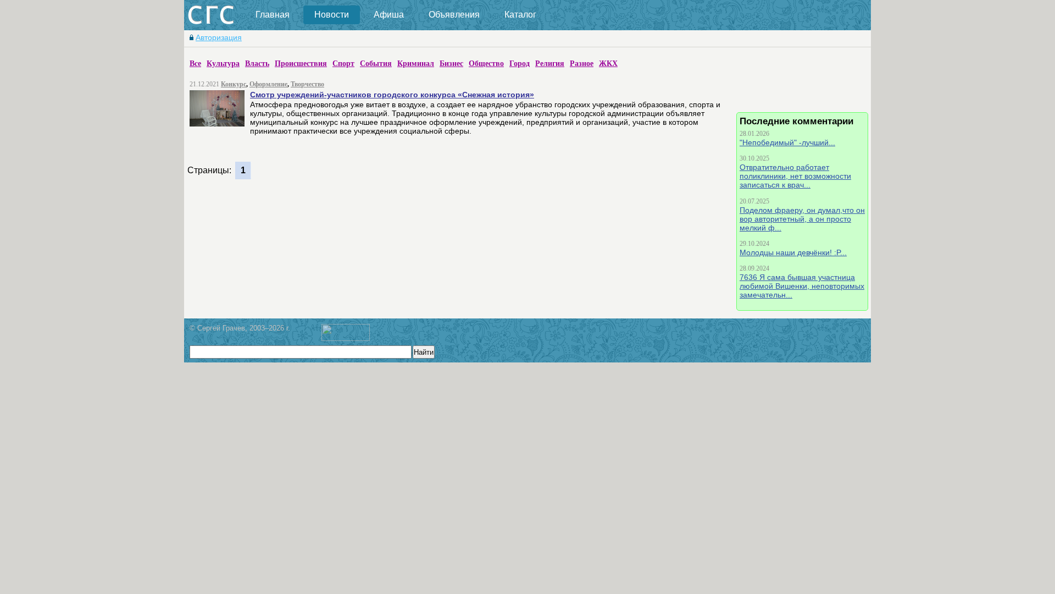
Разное (581, 63)
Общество (486, 63)
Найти (424, 352)
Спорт (343, 63)
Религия (549, 63)
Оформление (268, 84)
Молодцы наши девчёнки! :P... (793, 252)
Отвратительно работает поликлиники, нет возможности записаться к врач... (795, 176)
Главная (273, 14)
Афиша (389, 14)
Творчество (307, 84)
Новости (331, 14)
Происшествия (301, 63)
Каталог (520, 14)
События (376, 63)
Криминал (415, 63)
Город (519, 63)
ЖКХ (608, 63)
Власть (257, 63)
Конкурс (233, 84)
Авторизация (219, 37)
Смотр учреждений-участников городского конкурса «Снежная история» (392, 94)
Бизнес (451, 63)
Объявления (454, 14)
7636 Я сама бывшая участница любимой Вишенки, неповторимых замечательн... (802, 286)
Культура (223, 63)
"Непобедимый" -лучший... (787, 142)
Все (195, 63)
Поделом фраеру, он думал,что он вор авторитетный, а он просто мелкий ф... (802, 219)
